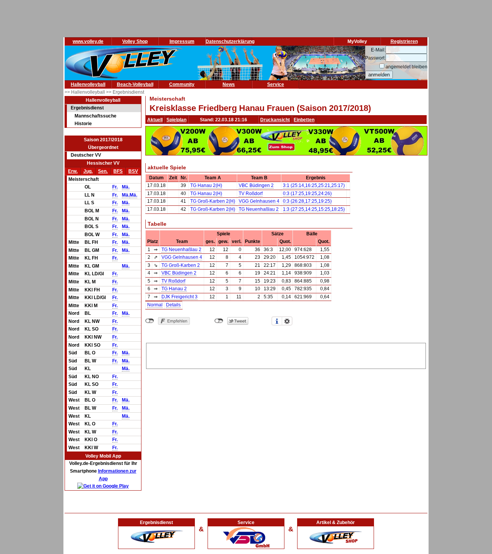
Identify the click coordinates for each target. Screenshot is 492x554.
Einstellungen (287, 321)
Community (181, 84)
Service (275, 84)
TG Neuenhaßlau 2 (259, 209)
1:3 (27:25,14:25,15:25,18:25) (314, 209)
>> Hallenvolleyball (85, 92)
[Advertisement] (286, 354)
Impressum (182, 41)
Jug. (88, 171)
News (229, 84)
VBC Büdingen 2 (256, 185)
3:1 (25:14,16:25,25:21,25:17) (314, 185)
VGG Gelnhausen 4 (259, 201)
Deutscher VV (86, 155)
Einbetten (304, 119)
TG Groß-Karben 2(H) (212, 201)
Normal (155, 305)
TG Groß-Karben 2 (180, 265)
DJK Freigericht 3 (179, 296)
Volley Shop (135, 41)
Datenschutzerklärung (230, 41)
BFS (118, 171)
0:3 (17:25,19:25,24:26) (307, 193)
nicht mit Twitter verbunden (218, 321)
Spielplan (176, 119)
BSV (133, 171)
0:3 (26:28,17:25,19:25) (307, 201)
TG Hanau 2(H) (206, 185)
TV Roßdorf (251, 193)
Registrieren (404, 41)
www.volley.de (88, 41)
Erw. (73, 171)
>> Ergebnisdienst (125, 92)
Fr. (115, 187)
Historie (83, 123)
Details (173, 305)
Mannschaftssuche (95, 116)
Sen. (103, 171)
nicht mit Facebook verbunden (149, 321)
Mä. (126, 187)
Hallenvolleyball (88, 84)
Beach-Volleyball (135, 84)
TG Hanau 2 (174, 288)
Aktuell (155, 119)
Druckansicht (275, 119)
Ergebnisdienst (87, 108)
